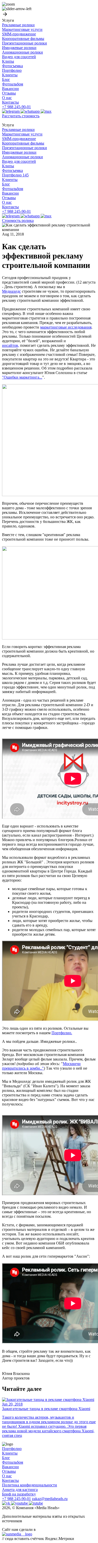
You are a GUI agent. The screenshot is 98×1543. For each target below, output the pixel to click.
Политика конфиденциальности (29, 1485)
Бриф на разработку (19, 1494)
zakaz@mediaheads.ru (50, 1498)
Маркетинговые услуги (22, 29)
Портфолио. (62, 1033)
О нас (7, 98)
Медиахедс (11, 291)
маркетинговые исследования (65, 327)
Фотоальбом (12, 84)
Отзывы (9, 93)
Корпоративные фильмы (23, 38)
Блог (6, 79)
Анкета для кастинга (20, 1489)
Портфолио (12, 70)
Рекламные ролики (18, 25)
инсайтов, (10, 345)
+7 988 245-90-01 (16, 107)
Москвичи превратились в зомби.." (41, 1066)
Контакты (10, 102)
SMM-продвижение (19, 34)
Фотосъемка (12, 66)
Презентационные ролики (24, 43)
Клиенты (10, 75)
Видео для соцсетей (19, 57)
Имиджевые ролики (19, 47)
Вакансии (10, 88)
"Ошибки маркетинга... (22, 377)
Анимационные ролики (22, 52)
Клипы (8, 61)
